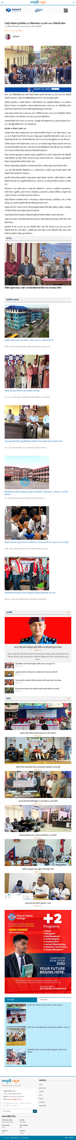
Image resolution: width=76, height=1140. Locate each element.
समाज (40, 1095)
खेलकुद (41, 1099)
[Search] (73, 2)
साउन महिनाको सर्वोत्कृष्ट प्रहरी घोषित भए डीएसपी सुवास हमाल (38, 647)
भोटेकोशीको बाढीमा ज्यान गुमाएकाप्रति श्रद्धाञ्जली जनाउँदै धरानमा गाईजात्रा (47, 1051)
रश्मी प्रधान (16, 36)
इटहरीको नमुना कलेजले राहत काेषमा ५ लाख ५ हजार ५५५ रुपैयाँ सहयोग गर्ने (29, 340)
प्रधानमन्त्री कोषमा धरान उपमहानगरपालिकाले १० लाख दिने (38, 835)
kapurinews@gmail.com (14, 1099)
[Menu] (2, 2)
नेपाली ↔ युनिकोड (69, 1138)
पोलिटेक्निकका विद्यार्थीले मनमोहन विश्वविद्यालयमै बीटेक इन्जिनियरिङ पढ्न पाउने (30, 593)
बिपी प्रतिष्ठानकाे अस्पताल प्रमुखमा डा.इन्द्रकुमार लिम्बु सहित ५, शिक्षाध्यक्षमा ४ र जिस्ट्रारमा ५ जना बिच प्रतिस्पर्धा (36, 493)
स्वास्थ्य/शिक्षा (42, 1106)
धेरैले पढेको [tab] (43, 999)
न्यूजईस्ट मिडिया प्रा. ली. (15, 1138)
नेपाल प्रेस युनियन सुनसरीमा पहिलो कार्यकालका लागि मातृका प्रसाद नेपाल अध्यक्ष (38, 680)
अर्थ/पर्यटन (42, 1102)
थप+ (68, 612)
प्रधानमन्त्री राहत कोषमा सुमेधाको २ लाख (38, 903)
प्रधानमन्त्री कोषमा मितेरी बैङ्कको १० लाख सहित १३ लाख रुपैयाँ (38, 801)
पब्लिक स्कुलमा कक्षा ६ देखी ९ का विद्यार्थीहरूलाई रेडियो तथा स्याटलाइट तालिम (33, 288)
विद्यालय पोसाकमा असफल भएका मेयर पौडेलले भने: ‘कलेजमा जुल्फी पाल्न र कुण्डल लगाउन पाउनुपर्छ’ (37, 542)
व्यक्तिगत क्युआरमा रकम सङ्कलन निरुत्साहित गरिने (38, 869)
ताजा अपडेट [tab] (10, 999)
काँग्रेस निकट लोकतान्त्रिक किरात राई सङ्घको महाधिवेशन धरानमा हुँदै (38, 767)
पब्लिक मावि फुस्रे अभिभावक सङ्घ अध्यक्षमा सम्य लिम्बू (22, 391)
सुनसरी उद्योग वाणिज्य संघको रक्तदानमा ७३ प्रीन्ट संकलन (38, 733)
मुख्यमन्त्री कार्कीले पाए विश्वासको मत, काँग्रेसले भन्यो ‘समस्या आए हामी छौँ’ (36, 672)
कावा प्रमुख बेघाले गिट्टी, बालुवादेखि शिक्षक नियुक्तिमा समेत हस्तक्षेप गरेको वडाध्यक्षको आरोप (33, 441)
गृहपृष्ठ (40, 1084)
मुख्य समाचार (42, 1088)
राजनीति (41, 1091)
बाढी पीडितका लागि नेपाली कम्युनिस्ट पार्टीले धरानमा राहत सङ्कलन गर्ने (35, 664)
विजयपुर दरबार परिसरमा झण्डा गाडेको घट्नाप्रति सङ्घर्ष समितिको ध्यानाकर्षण (37, 689)
